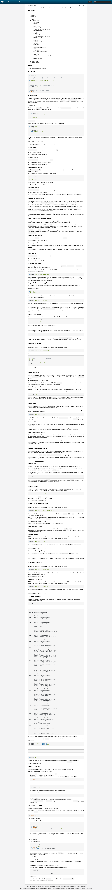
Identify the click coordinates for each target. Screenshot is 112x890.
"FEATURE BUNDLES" (35, 144)
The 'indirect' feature (36, 44)
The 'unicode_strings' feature (38, 27)
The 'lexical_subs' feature (37, 34)
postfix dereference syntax (55, 285)
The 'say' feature (35, 22)
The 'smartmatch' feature (37, 25)
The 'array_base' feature (37, 32)
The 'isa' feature (35, 43)
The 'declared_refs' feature (37, 41)
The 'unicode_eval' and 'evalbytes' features (41, 29)
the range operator (55, 214)
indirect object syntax (44, 424)
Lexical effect (34, 18)
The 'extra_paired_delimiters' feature (39, 51)
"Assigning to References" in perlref (37, 367)
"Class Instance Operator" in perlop (44, 407)
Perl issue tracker (60, 888)
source (32, 5)
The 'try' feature (35, 48)
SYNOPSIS (32, 15)
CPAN (35, 5)
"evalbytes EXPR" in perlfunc (70, 230)
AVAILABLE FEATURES (35, 20)
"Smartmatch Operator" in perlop (36, 184)
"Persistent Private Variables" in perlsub (38, 162)
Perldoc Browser (8, 2)
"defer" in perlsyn (48, 498)
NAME (31, 13)
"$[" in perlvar (52, 245)
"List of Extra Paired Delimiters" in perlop (54, 523)
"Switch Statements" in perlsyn (36, 192)
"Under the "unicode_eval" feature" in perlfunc (46, 227)
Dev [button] (20, 2)
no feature (34, 19)
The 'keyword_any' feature (37, 57)
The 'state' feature (35, 23)
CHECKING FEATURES (35, 62)
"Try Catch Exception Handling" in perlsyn (47, 484)
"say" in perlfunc (33, 152)
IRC (69, 888)
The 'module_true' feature (37, 53)
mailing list (66, 888)
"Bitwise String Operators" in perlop (37, 380)
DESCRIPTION (33, 16)
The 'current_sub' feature (37, 30)
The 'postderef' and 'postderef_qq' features (41, 36)
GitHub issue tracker (56, 886)
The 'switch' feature (36, 26)
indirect (49, 429)
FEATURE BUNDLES (34, 60)
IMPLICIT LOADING (34, 61)
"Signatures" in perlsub (34, 328)
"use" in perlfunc (48, 792)
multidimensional (38, 446)
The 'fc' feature (35, 33)
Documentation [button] (27, 2)
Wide (90, 2)
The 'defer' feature (35, 50)
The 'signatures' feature (37, 37)
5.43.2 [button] (16, 2)
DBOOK (42, 886)
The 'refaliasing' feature (37, 39)
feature (29, 5)
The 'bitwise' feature (36, 40)
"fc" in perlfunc (33, 258)
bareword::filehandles (39, 461)
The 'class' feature (35, 54)
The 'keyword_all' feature (37, 58)
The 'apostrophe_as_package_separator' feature (42, 55)
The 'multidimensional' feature (38, 46)
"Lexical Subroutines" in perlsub (39, 267)
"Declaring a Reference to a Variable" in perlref (56, 398)
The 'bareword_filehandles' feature (39, 47)
